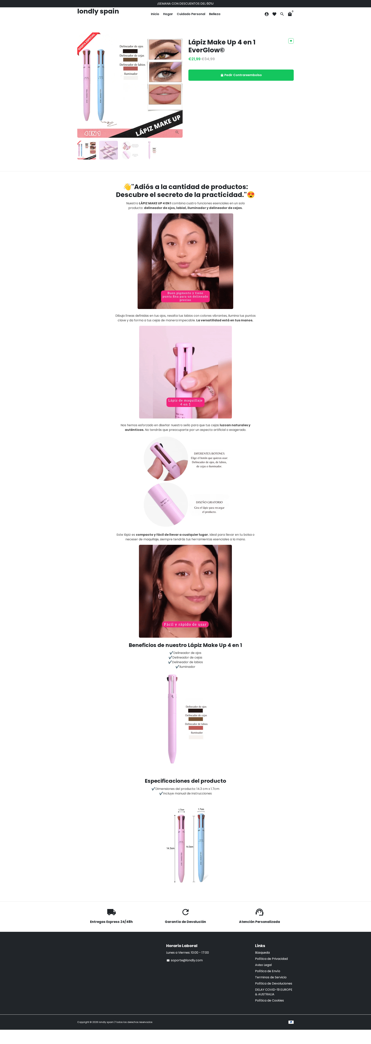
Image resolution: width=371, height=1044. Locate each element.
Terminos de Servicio (271, 977)
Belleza (214, 14)
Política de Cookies (269, 1000)
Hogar (168, 14)
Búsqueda (262, 952)
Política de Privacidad (271, 959)
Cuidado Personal (191, 14)
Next (177, 85)
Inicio (155, 14)
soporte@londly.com (185, 960)
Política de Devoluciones (273, 983)
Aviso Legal (263, 965)
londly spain (106, 1022)
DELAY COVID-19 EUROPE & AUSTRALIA (273, 991)
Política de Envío (267, 971)
